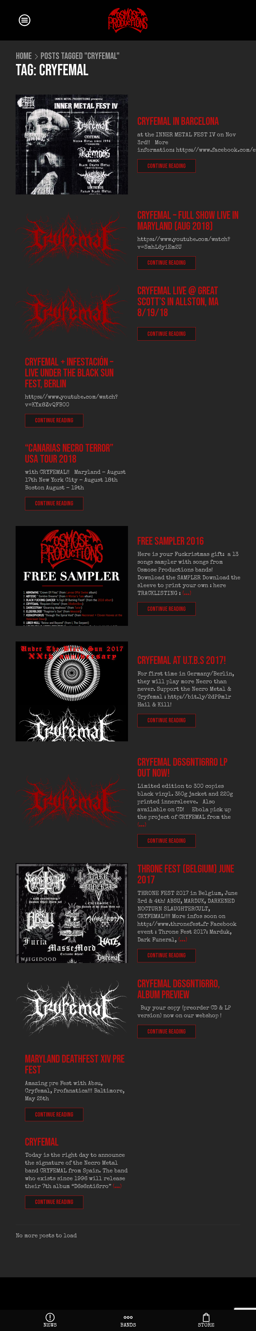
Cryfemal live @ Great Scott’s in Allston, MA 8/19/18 (178, 302)
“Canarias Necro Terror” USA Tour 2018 (69, 454)
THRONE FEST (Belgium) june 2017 (185, 874)
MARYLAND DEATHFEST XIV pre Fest (75, 1065)
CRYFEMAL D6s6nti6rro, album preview (178, 989)
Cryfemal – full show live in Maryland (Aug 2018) (188, 221)
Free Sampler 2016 (170, 541)
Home (24, 56)
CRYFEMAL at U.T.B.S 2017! (181, 660)
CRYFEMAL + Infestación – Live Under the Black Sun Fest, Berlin (69, 373)
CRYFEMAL (42, 1142)
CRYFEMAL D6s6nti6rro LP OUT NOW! (182, 768)
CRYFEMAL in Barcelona (178, 121)
